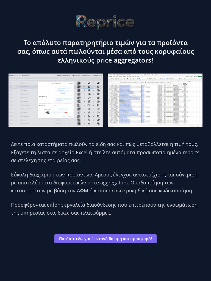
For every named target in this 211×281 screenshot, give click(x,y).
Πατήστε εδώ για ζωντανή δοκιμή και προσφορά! (105, 238)
